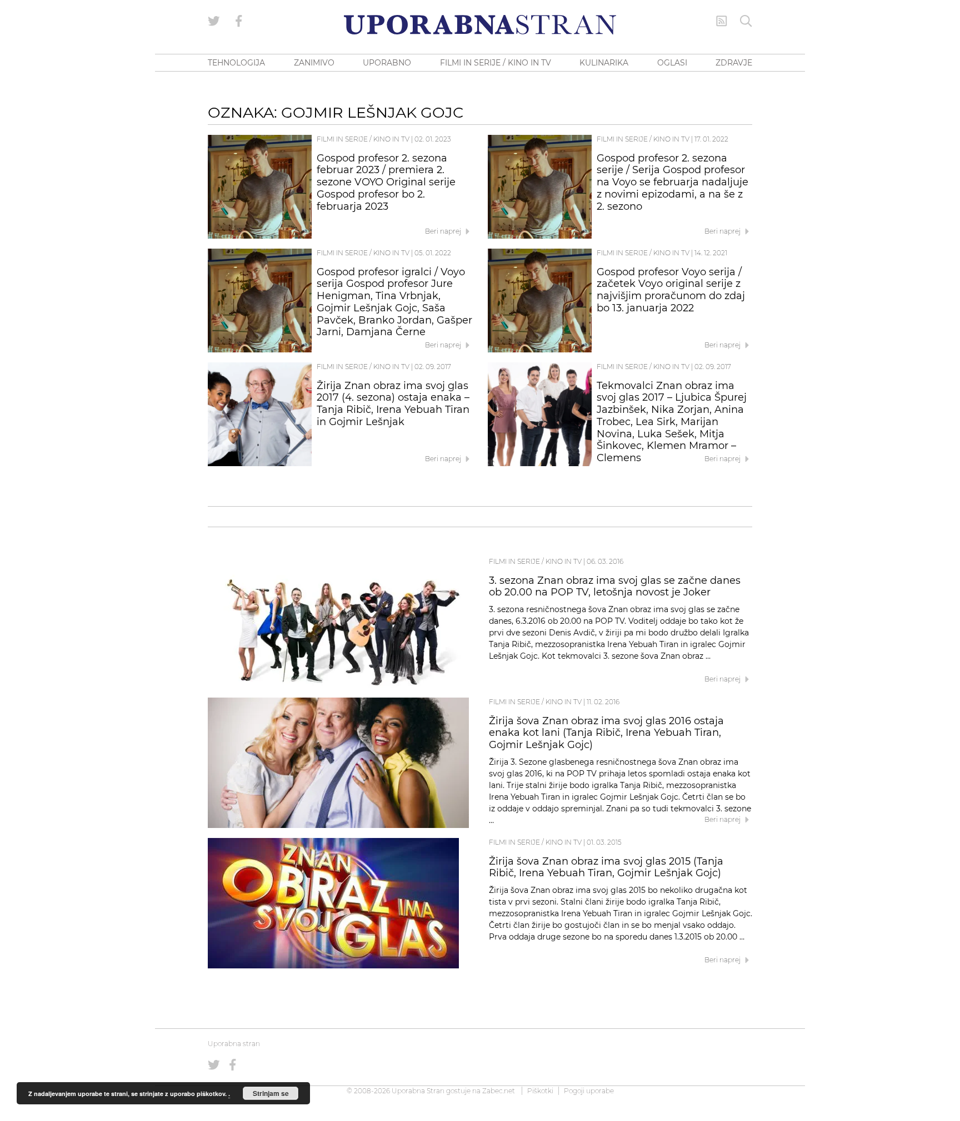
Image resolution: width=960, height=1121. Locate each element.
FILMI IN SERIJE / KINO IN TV (495, 63)
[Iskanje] (746, 21)
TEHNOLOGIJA (236, 63)
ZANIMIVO (314, 63)
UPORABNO (387, 63)
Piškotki (540, 1091)
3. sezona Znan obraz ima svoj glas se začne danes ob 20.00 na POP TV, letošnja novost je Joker (615, 586)
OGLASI (672, 63)
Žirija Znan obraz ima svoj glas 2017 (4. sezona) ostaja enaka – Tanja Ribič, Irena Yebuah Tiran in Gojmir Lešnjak (393, 404)
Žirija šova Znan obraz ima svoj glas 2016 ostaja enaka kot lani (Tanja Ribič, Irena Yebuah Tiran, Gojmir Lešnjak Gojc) (606, 733)
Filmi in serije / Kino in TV (363, 139)
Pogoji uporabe (589, 1091)
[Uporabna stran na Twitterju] (214, 21)
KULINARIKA (603, 63)
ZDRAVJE (734, 63)
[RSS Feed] (722, 21)
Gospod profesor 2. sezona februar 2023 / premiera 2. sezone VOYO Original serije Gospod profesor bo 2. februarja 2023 (386, 182)
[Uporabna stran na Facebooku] (239, 21)
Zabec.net (498, 1091)
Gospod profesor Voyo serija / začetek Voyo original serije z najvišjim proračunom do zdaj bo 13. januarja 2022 (671, 290)
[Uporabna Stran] (480, 24)
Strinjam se (271, 1093)
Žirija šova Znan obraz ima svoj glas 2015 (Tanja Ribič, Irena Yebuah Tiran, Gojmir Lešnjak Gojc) (606, 867)
